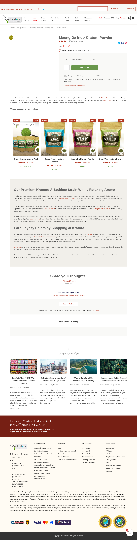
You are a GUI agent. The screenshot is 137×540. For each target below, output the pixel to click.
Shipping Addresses (88, 460)
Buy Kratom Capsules (41, 462)
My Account (130, 9)
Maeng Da (104, 98)
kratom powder (35, 219)
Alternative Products (88, 19)
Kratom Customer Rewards (67, 451)
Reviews (123, 18)
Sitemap (109, 471)
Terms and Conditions (113, 468)
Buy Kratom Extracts (41, 451)
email (14, 468)
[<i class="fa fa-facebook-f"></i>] (41, 9)
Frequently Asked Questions (67, 460)
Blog (117, 18)
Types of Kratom (63, 457)
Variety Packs (67, 19)
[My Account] (129, 18)
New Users (35, 19)
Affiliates (109, 451)
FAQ (112, 18)
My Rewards (86, 451)
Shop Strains (43, 19)
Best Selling (77, 19)
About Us (61, 454)
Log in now (95, 310)
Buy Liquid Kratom (40, 459)
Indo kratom (107, 100)
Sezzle (108, 462)
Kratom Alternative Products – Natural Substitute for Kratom (44, 466)
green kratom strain (67, 198)
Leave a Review (68, 304)
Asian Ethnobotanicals (41, 470)
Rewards (107, 18)
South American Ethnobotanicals (39, 477)
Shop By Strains (21, 28)
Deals (100, 18)
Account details (87, 457)
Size (66, 60)
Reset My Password (88, 462)
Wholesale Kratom (112, 454)
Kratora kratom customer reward (45, 237)
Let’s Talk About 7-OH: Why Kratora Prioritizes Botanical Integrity (23, 380)
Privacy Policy (111, 460)
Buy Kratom (26, 19)
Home (12, 28)
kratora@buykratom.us (20, 454)
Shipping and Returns (113, 465)
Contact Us (117, 9)
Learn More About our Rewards (74, 86)
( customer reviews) (76, 41)
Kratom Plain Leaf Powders (43, 448)
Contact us (17, 247)
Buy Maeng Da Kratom (35, 28)
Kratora (89, 234)
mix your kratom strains (103, 209)
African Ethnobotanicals (42, 473)
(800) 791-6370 (17, 457)
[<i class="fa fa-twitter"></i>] (43, 9)
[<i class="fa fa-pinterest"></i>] (39, 9)
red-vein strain (50, 209)
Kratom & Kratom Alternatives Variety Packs (44, 455)
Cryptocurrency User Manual (116, 457)
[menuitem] (39, 9)
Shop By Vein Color (55, 19)
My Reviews (86, 448)
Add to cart (85, 68)
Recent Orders (87, 454)
